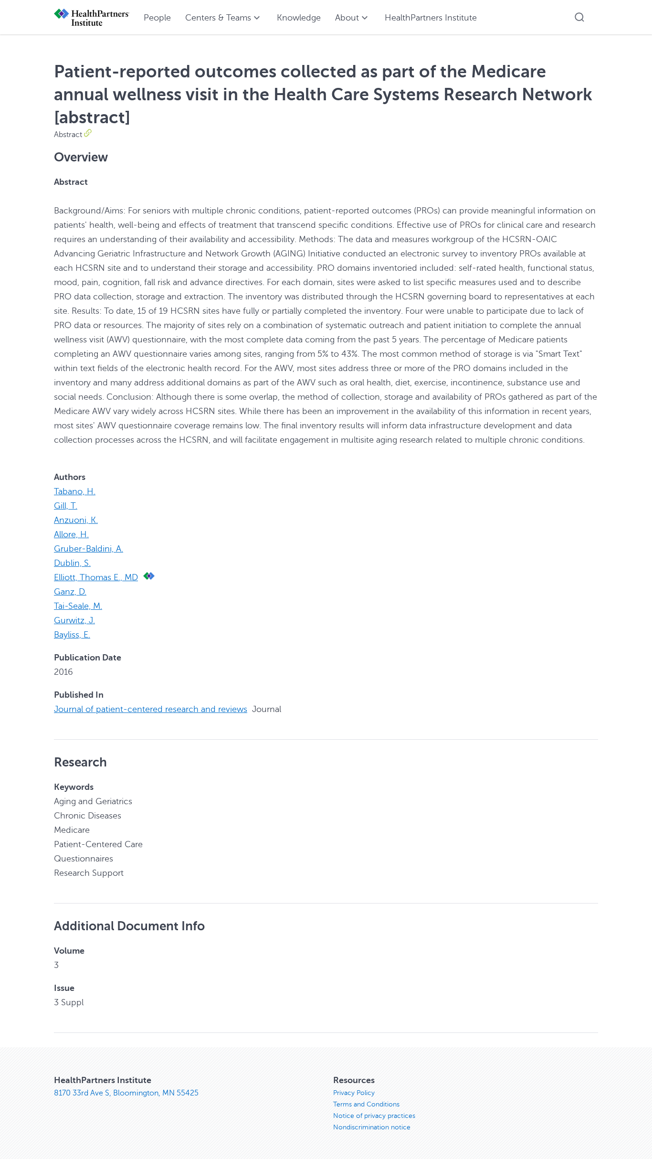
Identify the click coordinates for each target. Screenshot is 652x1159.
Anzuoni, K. (76, 520)
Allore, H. (71, 534)
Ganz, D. (70, 591)
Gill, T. (65, 505)
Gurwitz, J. (74, 620)
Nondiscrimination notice (371, 1127)
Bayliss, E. (72, 634)
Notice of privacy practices (374, 1115)
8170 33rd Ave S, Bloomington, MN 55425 (126, 1093)
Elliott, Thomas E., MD (96, 577)
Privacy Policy (354, 1092)
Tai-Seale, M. (78, 606)
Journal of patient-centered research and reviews (150, 709)
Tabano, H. (74, 491)
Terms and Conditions (366, 1104)
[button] (579, 17)
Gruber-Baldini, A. (88, 548)
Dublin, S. (72, 563)
